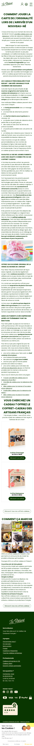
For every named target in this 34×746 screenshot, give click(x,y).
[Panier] (26, 4)
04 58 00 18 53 (7, 676)
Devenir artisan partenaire (12, 666)
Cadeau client (7, 663)
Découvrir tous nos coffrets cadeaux (17, 511)
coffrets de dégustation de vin (11, 368)
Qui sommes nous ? (9, 642)
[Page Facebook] (4, 692)
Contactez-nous (8, 674)
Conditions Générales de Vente (11, 721)
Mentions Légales (25, 721)
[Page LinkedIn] (11, 692)
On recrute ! (7, 644)
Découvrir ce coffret (17, 458)
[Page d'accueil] (7, 4)
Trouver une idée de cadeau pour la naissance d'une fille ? (14, 379)
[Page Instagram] (7, 692)
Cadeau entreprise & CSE (11, 661)
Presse (5, 648)
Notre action (7, 646)
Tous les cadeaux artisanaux (12, 653)
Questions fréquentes (10, 651)
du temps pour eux (13, 328)
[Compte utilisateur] (22, 4)
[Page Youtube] (16, 692)
